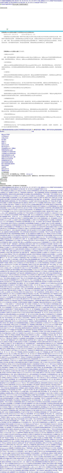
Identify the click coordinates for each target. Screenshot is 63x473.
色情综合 (19, 446)
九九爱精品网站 (26, 216)
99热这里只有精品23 (32, 206)
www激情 (55, 455)
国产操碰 (59, 201)
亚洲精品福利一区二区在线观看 (49, 218)
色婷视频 (8, 427)
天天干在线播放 (10, 329)
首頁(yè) (20, 29)
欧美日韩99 (25, 237)
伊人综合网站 (39, 456)
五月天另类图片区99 (28, 367)
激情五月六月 (26, 256)
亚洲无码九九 (49, 455)
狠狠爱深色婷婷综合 (26, 328)
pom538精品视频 (12, 357)
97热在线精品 (16, 400)
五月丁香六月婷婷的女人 (22, 201)
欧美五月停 (30, 333)
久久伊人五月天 (14, 211)
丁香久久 (47, 468)
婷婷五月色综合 (13, 223)
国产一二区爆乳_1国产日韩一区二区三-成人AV (29, 420)
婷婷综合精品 (9, 444)
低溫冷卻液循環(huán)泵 (8, 155)
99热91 (34, 436)
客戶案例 (4, 139)
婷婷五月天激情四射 (50, 419)
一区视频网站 (34, 331)
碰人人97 (31, 415)
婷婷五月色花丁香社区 (53, 247)
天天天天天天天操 (15, 405)
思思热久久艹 (12, 304)
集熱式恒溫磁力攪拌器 (7, 162)
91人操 (32, 221)
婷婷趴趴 (45, 310)
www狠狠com (45, 252)
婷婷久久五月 (11, 235)
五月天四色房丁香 (23, 274)
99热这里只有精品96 (56, 199)
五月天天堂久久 (18, 424)
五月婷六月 (52, 250)
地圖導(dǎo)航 (5, 170)
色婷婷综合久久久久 (49, 214)
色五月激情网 (40, 413)
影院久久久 (14, 190)
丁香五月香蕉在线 (4, 388)
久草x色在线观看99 (36, 211)
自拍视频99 (26, 468)
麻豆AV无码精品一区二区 (32, 286)
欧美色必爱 (3, 233)
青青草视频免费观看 (51, 451)
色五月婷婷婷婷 (17, 470)
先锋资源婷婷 (44, 383)
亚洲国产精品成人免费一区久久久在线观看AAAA (31, 214)
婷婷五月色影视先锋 (36, 281)
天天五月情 (56, 280)
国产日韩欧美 (13, 338)
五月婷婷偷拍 (18, 221)
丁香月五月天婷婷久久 (5, 350)
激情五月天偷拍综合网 (55, 204)
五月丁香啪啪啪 (30, 324)
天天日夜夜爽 (22, 324)
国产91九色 (42, 451)
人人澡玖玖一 (40, 425)
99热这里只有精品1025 (21, 235)
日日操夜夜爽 (13, 197)
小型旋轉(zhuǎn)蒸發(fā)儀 (8, 153)
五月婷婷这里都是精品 (28, 300)
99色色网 (15, 202)
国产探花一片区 (19, 288)
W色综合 (32, 468)
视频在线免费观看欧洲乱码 (25, 316)
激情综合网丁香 (22, 443)
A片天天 (51, 360)
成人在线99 (57, 379)
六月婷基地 (49, 403)
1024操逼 (34, 208)
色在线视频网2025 (13, 280)
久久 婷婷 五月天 (40, 467)
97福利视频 (24, 400)
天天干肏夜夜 (19, 333)
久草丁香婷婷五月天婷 (56, 293)
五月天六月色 (15, 364)
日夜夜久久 (52, 439)
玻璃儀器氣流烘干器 (7, 160)
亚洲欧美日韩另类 (31, 379)
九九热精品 (15, 386)
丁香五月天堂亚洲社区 (57, 429)
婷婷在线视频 (22, 364)
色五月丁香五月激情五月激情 (16, 355)
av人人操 (58, 419)
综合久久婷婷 (10, 256)
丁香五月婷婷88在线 (44, 293)
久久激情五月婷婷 (38, 458)
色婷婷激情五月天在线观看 (39, 374)
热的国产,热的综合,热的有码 (43, 384)
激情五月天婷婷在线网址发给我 (33, 408)
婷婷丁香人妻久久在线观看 (37, 389)
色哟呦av (4, 377)
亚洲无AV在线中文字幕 (44, 405)
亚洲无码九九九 (32, 335)
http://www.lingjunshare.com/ (48, 285)
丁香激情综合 (33, 317)
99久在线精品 (42, 429)
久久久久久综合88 (31, 225)
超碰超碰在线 (12, 213)
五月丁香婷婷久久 (28, 437)
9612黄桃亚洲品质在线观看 (55, 190)
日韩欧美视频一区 (39, 324)
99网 (26, 228)
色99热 (47, 204)
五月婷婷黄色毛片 (49, 314)
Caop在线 (21, 280)
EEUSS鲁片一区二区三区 (33, 285)
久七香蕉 (7, 259)
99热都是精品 (45, 262)
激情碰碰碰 (34, 259)
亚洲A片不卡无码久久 (13, 209)
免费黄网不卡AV (31, 403)
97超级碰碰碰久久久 (46, 242)
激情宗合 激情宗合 (38, 316)
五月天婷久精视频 (25, 405)
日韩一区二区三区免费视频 (29, 439)
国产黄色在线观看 (55, 405)
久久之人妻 (47, 240)
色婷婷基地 (26, 218)
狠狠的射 (21, 309)
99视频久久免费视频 (32, 302)
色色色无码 (42, 226)
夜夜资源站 (51, 338)
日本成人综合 (52, 312)
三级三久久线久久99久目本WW (48, 362)
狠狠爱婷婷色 (35, 328)
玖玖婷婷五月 (20, 228)
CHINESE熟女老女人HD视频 (50, 434)
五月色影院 (50, 281)
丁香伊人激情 (8, 250)
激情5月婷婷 (43, 264)
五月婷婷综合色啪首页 (25, 398)
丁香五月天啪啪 (52, 369)
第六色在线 (32, 230)
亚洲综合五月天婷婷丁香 (40, 326)
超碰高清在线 (40, 444)
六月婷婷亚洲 (50, 271)
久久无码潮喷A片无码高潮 (19, 403)
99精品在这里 (24, 335)
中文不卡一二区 (10, 266)
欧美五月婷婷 (53, 468)
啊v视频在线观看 (4, 201)
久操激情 (2, 192)
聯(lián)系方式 (5, 169)
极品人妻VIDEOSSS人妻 (19, 208)
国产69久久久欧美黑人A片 (32, 226)
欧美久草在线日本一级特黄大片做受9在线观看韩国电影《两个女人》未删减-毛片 (40, 321)
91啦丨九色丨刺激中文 (25, 461)
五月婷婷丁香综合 (33, 266)
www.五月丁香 (49, 298)
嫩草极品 (46, 439)
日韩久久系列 (55, 242)
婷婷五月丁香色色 (18, 425)
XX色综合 (33, 256)
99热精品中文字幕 (30, 410)
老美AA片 (46, 460)
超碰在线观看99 (56, 268)
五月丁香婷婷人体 (48, 233)
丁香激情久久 (17, 204)
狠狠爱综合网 (39, 350)
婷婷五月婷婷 (12, 458)
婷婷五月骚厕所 (38, 278)
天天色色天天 (52, 407)
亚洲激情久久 (37, 223)
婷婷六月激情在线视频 (5, 226)
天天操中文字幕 (25, 412)
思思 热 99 (27, 389)
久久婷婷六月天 (35, 220)
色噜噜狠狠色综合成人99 (31, 273)
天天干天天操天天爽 (17, 298)
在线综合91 (57, 417)
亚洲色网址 (30, 326)
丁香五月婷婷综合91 (5, 190)
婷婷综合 (9, 377)
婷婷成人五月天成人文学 (17, 348)
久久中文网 (43, 355)
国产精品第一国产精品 (51, 276)
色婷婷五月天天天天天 (18, 250)
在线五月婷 (37, 446)
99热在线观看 (11, 389)
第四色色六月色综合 (53, 383)
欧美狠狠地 (49, 431)
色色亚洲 (44, 281)
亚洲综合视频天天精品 (51, 226)
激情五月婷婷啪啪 (6, 461)
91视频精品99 (3, 389)
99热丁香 (29, 257)
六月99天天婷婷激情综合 (32, 190)
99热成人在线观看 (15, 335)
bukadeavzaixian (36, 242)
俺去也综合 (34, 329)
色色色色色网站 (46, 401)
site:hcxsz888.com (9, 220)
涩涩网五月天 (30, 427)
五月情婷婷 (7, 269)
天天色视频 (40, 202)
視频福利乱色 (50, 432)
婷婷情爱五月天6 (41, 225)
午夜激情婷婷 (11, 410)
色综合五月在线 (23, 209)
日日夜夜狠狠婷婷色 (28, 199)
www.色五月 (38, 347)
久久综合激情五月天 (26, 422)
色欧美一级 (13, 345)
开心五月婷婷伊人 (28, 348)
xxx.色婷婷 (19, 360)
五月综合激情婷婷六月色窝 (41, 338)
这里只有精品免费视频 (24, 220)
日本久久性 (38, 307)
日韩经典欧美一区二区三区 (41, 312)
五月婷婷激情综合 (16, 237)
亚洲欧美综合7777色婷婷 (9, 365)
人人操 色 (5, 465)
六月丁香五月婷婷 (56, 336)
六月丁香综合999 (28, 458)
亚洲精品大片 (28, 249)
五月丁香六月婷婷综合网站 (49, 237)
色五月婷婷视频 (36, 398)
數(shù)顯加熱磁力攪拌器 (8, 163)
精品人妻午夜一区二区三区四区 (20, 305)
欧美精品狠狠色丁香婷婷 (28, 245)
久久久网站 (59, 274)
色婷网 (57, 214)
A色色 (5, 254)
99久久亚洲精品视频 (33, 204)
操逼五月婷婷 (47, 245)
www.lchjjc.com (39, 245)
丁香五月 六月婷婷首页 (46, 398)
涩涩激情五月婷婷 (20, 293)
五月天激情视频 (18, 396)
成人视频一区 (6, 319)
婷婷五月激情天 (9, 429)
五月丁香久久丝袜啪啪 (7, 463)
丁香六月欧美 (9, 451)
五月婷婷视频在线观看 (41, 371)
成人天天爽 (51, 371)
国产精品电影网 (57, 232)
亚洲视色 (28, 395)
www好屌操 (19, 213)
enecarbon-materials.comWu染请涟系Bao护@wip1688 (24, 417)
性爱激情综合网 (43, 220)
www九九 (55, 472)
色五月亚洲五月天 (24, 429)
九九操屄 (43, 268)
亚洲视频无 (21, 388)
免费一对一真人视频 (27, 238)
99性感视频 (43, 333)
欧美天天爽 (24, 381)
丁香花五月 (42, 386)
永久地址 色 (49, 259)
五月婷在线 (17, 276)
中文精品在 (31, 247)
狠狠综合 (26, 202)
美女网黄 (3, 422)
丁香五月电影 (45, 194)
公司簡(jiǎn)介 (5, 136)
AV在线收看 (53, 249)
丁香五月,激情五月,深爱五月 (31, 451)
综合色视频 (27, 194)
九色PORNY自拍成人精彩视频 (19, 247)
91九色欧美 (47, 345)
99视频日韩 (33, 444)
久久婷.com (57, 326)
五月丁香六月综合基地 (21, 369)
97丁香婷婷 (15, 309)
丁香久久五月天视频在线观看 (54, 238)
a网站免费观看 (55, 208)
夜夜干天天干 (7, 328)
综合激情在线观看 (55, 286)
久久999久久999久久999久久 (10, 316)
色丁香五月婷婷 (58, 209)
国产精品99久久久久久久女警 (15, 359)
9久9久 (22, 226)
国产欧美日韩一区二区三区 (52, 389)
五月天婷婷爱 (15, 427)
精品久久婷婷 (11, 333)
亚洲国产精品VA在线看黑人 (38, 395)
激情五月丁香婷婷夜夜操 (6, 240)
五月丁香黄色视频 (9, 456)
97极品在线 (42, 302)
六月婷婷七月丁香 (34, 336)
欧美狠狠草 (6, 360)
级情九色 (54, 197)
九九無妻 (35, 472)
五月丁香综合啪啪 (16, 328)
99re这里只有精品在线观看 (50, 261)
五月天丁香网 (35, 376)
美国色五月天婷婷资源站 (39, 238)
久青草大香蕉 (41, 273)
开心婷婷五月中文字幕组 (53, 290)
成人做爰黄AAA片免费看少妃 (35, 233)
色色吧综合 (42, 216)
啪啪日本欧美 (12, 465)
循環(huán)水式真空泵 (7, 158)
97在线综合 (16, 391)
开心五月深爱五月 (30, 196)
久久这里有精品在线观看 (34, 228)
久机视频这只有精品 (51, 467)
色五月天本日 (8, 470)
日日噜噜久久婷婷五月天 (6, 312)
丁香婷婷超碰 (29, 448)
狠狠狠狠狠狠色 (14, 388)
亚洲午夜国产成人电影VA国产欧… (21, 252)
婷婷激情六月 (41, 329)
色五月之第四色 (40, 240)
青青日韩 (54, 470)
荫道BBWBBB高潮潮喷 (37, 441)
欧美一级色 (15, 408)
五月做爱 (41, 460)
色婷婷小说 (39, 410)
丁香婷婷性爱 (37, 300)
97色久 (25, 333)
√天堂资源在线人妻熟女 (47, 453)
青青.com (43, 449)
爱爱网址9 (37, 388)
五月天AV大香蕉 (34, 314)
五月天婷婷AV (31, 237)
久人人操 (14, 446)
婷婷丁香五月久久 (52, 297)
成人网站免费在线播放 (10, 314)
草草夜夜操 (54, 377)
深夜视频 (11, 425)
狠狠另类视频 (24, 470)
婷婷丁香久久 (58, 388)
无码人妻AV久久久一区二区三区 (25, 353)
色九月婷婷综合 (19, 331)
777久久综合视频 (4, 211)
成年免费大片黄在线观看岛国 (16, 362)
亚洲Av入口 (54, 456)
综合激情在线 (22, 379)
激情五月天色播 (36, 249)
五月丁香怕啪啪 (16, 226)
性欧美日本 (14, 443)
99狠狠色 (25, 432)
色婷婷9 (27, 431)
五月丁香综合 (24, 240)
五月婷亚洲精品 (45, 309)
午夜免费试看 (3, 276)
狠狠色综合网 (12, 194)
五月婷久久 (16, 192)
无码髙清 (47, 192)
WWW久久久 (15, 321)
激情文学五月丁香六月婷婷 (29, 298)
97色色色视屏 (20, 223)
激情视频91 (28, 250)
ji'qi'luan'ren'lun (4, 448)
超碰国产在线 (45, 223)
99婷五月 (49, 449)
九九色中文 (47, 444)
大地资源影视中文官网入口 (39, 364)
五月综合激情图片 (35, 453)
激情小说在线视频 (7, 403)
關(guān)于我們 (6, 134)
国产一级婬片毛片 (25, 444)
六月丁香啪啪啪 (18, 352)
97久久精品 (50, 283)
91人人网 (29, 374)
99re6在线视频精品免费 (8, 439)
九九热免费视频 (32, 341)
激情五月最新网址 (29, 388)
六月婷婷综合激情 (53, 257)
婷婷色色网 (56, 403)
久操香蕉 (46, 292)
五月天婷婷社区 (25, 415)
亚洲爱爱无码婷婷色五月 (30, 425)
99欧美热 (31, 262)
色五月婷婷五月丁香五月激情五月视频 (17, 285)
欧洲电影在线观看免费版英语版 (43, 427)
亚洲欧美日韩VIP (21, 374)
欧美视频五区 (4, 242)
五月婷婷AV (53, 252)
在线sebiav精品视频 (41, 403)
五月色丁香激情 (18, 367)
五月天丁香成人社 (20, 413)
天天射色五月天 (47, 323)
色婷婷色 (8, 443)
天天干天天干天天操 (11, 395)
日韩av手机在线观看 (19, 419)
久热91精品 (54, 384)
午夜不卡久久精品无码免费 (23, 465)
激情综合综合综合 (7, 310)
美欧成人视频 (9, 419)
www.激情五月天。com (54, 422)
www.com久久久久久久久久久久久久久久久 (48, 381)
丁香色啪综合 (47, 441)
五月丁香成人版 (26, 290)
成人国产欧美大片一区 (36, 424)
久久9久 (35, 269)
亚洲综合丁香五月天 (13, 254)
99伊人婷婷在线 (8, 290)
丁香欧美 (7, 338)
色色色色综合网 (32, 310)
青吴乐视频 (6, 458)
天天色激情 (31, 283)
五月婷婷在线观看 (22, 302)
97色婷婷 (10, 415)
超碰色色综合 (19, 281)
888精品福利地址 (41, 343)
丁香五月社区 (35, 422)
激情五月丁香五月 (54, 292)
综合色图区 (31, 352)
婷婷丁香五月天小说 (57, 386)
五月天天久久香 (20, 384)
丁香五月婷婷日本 (56, 256)
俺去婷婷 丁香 (22, 427)
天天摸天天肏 (15, 461)
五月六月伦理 (51, 328)
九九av (13, 432)
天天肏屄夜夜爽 (12, 283)
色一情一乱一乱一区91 (7, 352)
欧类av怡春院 (50, 415)
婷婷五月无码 (48, 425)
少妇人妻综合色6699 (39, 348)
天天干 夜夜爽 (8, 192)
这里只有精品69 (56, 425)
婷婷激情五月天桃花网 (46, 244)
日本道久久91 (48, 329)
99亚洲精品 (56, 431)
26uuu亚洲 (4, 379)
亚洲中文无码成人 (21, 345)
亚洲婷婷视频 (17, 401)
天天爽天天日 (26, 281)
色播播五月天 (27, 355)
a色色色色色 (17, 206)
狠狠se (56, 359)
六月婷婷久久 (56, 393)
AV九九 (56, 340)
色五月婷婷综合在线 (19, 297)
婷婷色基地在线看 (57, 225)
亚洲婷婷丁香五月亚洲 (28, 446)
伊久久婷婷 (19, 340)
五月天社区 (37, 360)
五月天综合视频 (21, 395)
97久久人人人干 (28, 449)
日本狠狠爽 (27, 295)
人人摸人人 (33, 467)
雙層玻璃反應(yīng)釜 (7, 150)
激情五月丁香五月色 (45, 372)
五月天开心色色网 (46, 410)
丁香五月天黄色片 (8, 401)
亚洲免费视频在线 (31, 261)
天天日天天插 (7, 432)
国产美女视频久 (37, 449)
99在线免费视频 (29, 223)
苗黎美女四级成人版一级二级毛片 (54, 348)
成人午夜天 (17, 444)
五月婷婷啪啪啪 (54, 304)
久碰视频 (11, 367)
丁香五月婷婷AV (54, 194)
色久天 (57, 288)
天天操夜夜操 (17, 448)
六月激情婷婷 (19, 432)
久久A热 (12, 259)
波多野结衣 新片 (32, 340)
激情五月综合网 (35, 216)
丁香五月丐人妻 (49, 232)
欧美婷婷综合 (22, 261)
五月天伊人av (16, 307)
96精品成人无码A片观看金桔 (33, 254)
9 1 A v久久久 (54, 400)
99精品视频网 (8, 400)
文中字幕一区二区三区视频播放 (32, 309)
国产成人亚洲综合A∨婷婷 (11, 271)
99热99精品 (3, 206)
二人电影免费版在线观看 (51, 196)
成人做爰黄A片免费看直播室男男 (10, 232)
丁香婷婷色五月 (31, 350)
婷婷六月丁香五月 (31, 345)
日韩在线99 (37, 271)
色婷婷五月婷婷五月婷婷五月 (31, 197)
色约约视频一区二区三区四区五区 (49, 391)
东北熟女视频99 (40, 196)
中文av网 (51, 223)
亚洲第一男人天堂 (43, 266)
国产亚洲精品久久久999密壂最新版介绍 (48, 206)
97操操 (21, 271)
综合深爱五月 (56, 398)
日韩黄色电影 (49, 230)
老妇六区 (36, 448)
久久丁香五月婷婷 (54, 309)
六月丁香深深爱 (27, 329)
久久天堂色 (44, 271)
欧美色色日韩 (24, 266)
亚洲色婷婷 (54, 401)
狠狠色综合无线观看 (36, 252)
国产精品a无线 (26, 259)
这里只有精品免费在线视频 (27, 307)
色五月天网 (29, 208)
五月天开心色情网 (40, 230)
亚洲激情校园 (43, 328)
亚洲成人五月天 (34, 386)
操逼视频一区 (10, 206)
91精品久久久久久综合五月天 (24, 372)
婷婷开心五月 (33, 393)
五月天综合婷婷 (43, 417)
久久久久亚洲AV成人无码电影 (9, 302)
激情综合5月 (28, 441)
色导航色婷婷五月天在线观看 (36, 232)
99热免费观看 (22, 254)
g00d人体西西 (6, 348)
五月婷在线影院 (46, 424)
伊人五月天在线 (44, 376)
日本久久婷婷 (28, 419)
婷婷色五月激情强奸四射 (55, 310)
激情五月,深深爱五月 (53, 278)
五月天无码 (10, 276)
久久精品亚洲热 (25, 317)
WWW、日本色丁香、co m (14, 216)
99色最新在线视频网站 (14, 412)
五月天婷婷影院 (34, 431)
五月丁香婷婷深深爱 (35, 396)
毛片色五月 (48, 386)
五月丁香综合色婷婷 (28, 213)
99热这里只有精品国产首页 (22, 230)
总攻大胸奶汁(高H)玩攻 (10, 199)
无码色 (9, 364)
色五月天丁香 (28, 280)
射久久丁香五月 (46, 377)
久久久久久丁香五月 (20, 383)
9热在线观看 (13, 420)
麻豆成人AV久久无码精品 (47, 295)
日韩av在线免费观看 (28, 360)
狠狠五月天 (5, 357)
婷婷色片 (60, 196)
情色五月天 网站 (52, 341)
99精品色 (50, 335)
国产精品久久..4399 (9, 230)
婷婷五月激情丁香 (41, 290)
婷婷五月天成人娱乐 (34, 264)
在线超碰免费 (34, 359)
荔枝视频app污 (45, 407)
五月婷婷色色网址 (35, 295)
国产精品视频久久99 (29, 384)
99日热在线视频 (48, 235)
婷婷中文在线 (37, 437)
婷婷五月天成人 (41, 317)
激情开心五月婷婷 (26, 401)
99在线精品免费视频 (32, 369)
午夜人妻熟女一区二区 (22, 283)
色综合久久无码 (22, 190)
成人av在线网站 (16, 441)
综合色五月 (54, 424)
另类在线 (59, 424)
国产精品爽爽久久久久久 (31, 297)
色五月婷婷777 (19, 218)
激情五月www (56, 412)
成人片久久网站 (13, 353)
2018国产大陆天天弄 (34, 201)
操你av (23, 448)
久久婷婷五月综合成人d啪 (48, 420)
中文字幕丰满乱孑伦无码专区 (24, 376)
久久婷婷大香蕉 (45, 307)
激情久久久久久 (38, 247)
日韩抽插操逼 (37, 288)
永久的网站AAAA (17, 238)
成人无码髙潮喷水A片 (50, 274)
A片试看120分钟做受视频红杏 (21, 393)
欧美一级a (58, 374)
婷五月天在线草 (57, 233)
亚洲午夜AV (11, 204)
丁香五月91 (7, 335)
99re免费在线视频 (4, 197)
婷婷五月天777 (33, 202)
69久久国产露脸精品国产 (9, 340)
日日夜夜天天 (53, 262)
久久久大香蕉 (16, 240)
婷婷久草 (41, 197)
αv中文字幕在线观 (53, 319)
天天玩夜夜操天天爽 (30, 357)
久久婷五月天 (12, 360)
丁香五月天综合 (50, 395)
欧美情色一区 (31, 209)
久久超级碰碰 (21, 338)
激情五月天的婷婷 (32, 381)
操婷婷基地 (12, 201)
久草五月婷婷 (35, 372)
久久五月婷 (53, 448)
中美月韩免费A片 (18, 468)
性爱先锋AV (32, 470)
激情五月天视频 (17, 290)
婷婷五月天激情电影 (51, 317)
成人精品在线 (43, 201)
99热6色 (25, 340)
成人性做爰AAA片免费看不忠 (48, 396)
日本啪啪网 (40, 310)
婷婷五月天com (10, 288)
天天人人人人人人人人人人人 (45, 359)
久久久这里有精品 (18, 451)
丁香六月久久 (20, 295)
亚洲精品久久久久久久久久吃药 (40, 257)
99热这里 (18, 304)
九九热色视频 (35, 280)
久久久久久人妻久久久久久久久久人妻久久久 (11, 460)
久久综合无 (37, 333)
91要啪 (56, 324)
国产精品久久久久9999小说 (19, 350)
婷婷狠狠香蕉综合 (57, 273)
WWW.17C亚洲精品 (35, 412)
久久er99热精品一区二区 (31, 319)
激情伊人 (44, 347)
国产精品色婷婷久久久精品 (20, 326)
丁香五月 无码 (5, 455)
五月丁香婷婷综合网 (49, 340)
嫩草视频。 (48, 199)
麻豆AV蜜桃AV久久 (39, 468)
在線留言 (4, 167)
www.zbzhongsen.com (49, 350)
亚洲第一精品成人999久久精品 (50, 211)
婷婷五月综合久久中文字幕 (37, 465)
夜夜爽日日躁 (40, 439)
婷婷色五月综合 (20, 455)
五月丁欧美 (49, 412)
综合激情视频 (53, 192)
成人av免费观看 (45, 228)
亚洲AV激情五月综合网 (20, 407)
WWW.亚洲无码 (4, 280)
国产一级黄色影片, (13, 244)
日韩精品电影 (7, 321)
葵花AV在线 (50, 326)
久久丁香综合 (56, 216)
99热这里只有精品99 (44, 448)
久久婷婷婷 (9, 202)
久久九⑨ (39, 256)
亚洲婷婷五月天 (7, 441)
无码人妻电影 (9, 323)
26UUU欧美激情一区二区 (22, 314)
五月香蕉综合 (19, 262)
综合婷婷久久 (47, 213)
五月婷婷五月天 (33, 274)
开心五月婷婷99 (19, 256)
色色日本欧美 (56, 281)
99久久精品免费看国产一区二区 (45, 379)
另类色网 (25, 347)
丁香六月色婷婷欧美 (38, 292)
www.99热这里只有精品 (15, 300)
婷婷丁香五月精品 (20, 410)
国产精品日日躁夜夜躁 (24, 453)
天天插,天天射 (48, 393)
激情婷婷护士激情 (7, 261)
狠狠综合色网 (45, 300)
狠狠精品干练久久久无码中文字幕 (44, 357)
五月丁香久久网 (38, 377)
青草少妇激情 (16, 415)
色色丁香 (4, 317)
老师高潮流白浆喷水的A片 (25, 244)
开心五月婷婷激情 (28, 278)
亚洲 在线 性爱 (44, 190)
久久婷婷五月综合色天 (8, 434)
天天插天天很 (13, 371)
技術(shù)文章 (29, 29)
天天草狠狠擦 (9, 297)
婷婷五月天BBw (8, 326)
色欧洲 (10, 336)
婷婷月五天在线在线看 (17, 449)
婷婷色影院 (21, 249)
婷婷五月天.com (41, 298)
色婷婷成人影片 (8, 238)
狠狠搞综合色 (26, 359)
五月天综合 (31, 347)
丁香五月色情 (28, 436)
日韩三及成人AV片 (22, 371)
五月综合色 (58, 266)
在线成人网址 (40, 345)
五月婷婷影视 (7, 298)
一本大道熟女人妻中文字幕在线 (43, 221)
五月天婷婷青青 (36, 355)
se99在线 (18, 317)
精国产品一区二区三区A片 (17, 319)
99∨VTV (12, 264)
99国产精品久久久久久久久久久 (52, 353)
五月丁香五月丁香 (53, 376)
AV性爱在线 (13, 455)
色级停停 (54, 441)
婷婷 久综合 (5, 412)
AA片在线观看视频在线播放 (21, 323)
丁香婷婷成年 (23, 192)
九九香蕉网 (28, 455)
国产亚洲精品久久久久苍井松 (10, 196)
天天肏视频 (39, 261)
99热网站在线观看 (46, 256)
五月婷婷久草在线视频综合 (33, 407)
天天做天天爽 (8, 252)
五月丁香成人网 (52, 201)
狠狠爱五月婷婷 (56, 316)
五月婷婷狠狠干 (8, 307)
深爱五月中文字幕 (47, 443)
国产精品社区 (20, 273)
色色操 (27, 292)
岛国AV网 (23, 206)
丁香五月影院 (6, 278)
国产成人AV (30, 400)
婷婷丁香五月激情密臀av (22, 264)
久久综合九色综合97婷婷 (27, 312)
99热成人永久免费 (40, 276)
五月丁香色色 (21, 357)
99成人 (48, 429)
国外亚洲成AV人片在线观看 (48, 388)
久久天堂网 (22, 391)
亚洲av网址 (42, 314)
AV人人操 (12, 281)
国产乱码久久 (31, 240)
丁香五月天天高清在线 (45, 336)
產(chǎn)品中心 (6, 146)
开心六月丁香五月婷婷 (43, 304)
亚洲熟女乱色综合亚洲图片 (49, 254)
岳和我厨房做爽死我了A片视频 (11, 398)
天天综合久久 (37, 432)
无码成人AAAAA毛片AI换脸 (9, 372)
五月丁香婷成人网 (39, 353)
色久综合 (44, 432)
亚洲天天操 (49, 273)
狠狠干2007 (41, 274)
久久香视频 (54, 245)
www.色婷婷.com (8, 292)
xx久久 (58, 249)
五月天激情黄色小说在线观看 (31, 460)
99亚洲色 (15, 292)
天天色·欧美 (16, 310)
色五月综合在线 (51, 333)
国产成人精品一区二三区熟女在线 (53, 413)
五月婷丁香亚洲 (48, 269)
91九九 (45, 247)
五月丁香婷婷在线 (45, 305)
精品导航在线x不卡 (55, 345)
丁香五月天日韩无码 (13, 274)
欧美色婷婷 (41, 208)
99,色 (48, 446)
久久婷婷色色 (35, 250)
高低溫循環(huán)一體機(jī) (9, 148)
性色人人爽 (9, 391)
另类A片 (6, 467)
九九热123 (45, 278)
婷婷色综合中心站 (49, 302)
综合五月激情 (3, 415)
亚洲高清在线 (49, 472)
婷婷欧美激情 (6, 345)
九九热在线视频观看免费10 (48, 288)
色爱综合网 (45, 341)
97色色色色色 (40, 436)
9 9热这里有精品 (6, 245)
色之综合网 (16, 261)
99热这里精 (22, 408)
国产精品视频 (18, 329)
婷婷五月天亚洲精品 (36, 401)
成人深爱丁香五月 (53, 352)
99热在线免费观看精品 (36, 194)
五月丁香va (3, 451)
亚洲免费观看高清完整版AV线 (35, 235)
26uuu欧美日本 (6, 264)
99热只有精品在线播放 (26, 269)
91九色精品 (55, 323)
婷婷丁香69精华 (41, 259)
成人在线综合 (6, 371)
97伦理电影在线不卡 (43, 319)
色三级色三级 (34, 405)
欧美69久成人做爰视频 (35, 305)
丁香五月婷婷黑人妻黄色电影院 (44, 470)
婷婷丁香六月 (36, 244)
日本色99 (39, 341)
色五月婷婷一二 (20, 389)
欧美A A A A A (16, 312)
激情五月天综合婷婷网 (12, 214)
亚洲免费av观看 (36, 391)
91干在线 (26, 262)
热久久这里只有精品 (8, 396)
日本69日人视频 (6, 453)
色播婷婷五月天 (16, 381)
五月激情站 (44, 415)
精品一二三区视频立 (42, 335)
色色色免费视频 (30, 338)
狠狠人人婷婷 (18, 259)
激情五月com (53, 461)
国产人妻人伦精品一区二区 (54, 264)
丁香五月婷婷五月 (33, 429)
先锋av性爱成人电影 (51, 463)
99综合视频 (3, 202)
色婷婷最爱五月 (45, 360)
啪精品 (45, 316)
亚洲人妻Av (20, 242)
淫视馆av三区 (12, 262)
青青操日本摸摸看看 (16, 245)
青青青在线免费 (9, 424)
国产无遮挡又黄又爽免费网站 (34, 443)
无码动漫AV (36, 362)
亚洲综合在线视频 (6, 237)
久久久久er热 (41, 472)
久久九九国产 (22, 196)
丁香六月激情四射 (28, 288)
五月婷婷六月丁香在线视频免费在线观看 (22, 377)
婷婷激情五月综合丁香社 (16, 278)
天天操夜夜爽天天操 (19, 436)
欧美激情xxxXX (11, 317)
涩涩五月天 (24, 204)
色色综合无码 (24, 456)
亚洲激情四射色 (43, 422)
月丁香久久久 (53, 228)
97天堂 (9, 386)
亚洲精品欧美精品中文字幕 (19, 225)
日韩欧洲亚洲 (11, 384)
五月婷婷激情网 (51, 374)
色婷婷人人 (38, 283)
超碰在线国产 (13, 273)
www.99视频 (45, 437)
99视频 (50, 437)
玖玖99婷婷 (52, 300)
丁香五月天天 (58, 415)
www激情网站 (27, 242)
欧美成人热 (49, 268)
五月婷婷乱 (34, 304)
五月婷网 (13, 376)
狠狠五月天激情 (28, 362)
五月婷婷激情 (26, 396)
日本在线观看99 (45, 249)
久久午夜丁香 (12, 467)
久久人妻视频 (57, 360)
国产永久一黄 (32, 456)
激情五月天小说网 (13, 249)
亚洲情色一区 (23, 233)
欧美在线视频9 (8, 408)
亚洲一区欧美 (49, 216)
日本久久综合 (23, 276)
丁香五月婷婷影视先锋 (24, 386)
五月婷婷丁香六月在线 (45, 286)
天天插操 (15, 341)
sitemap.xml (29, 174)
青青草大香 (53, 307)
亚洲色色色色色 (24, 310)
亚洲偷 (56, 271)
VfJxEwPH (17, 456)
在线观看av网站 (9, 393)
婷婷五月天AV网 (4, 425)
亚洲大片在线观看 (55, 446)
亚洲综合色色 (47, 202)
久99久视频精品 (10, 221)
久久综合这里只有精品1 (19, 286)
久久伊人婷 (20, 197)
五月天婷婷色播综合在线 (22, 467)
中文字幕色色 (26, 424)
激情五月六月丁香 (4, 431)
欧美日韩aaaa (18, 434)
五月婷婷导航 (47, 208)
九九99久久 (18, 266)
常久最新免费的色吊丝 (52, 355)
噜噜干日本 (42, 204)
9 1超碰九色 (40, 340)
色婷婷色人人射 (7, 446)
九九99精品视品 (56, 443)
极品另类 (31, 432)
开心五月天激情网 (9, 383)
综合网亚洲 (51, 417)
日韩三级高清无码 (42, 297)
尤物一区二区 (56, 335)
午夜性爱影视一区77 (13, 379)
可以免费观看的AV (12, 228)
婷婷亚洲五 (37, 415)
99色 (33, 461)
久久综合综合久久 (51, 347)
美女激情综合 (54, 331)
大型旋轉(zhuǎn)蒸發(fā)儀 (8, 151)
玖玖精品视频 (41, 393)
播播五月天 (39, 237)
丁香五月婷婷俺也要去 (38, 419)
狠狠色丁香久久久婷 (35, 218)
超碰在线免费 (19, 194)
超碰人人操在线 (13, 242)
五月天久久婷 (47, 458)
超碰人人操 (29, 391)
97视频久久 (10, 407)
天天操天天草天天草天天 (24, 211)
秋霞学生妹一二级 (31, 192)
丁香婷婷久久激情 (4, 417)
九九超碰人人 (7, 247)
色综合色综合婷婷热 (28, 271)
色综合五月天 (12, 413)
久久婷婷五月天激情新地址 (19, 257)
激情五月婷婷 (31, 371)
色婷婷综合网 (20, 458)
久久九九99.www (49, 324)
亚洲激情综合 (26, 331)
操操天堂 (20, 202)
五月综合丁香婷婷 (55, 372)
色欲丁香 (42, 455)
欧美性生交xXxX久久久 (20, 463)
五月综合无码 (31, 276)
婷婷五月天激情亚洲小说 (35, 434)
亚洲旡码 (6, 300)
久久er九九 (9, 208)
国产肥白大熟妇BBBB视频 (13, 233)
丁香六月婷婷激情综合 (50, 436)
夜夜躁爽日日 (9, 436)
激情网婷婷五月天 (40, 209)
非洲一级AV (14, 374)
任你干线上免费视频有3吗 (13, 422)
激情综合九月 (49, 343)
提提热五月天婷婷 (22, 341)
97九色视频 (51, 220)
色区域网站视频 (26, 221)
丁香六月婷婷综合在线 (50, 465)
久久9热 (54, 367)
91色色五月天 (14, 453)
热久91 (5, 228)
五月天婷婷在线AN (39, 213)
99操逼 (22, 441)
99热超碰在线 (3, 235)
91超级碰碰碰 (40, 192)
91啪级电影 (57, 223)
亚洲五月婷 (22, 292)
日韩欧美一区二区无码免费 (15, 347)
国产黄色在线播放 (15, 269)
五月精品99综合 (35, 455)
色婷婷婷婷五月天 (43, 369)
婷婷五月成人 (48, 197)
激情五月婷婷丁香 (38, 367)
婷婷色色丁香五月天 (57, 449)
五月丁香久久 (12, 293)
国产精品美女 (29, 293)
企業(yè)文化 (5, 138)
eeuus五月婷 (38, 262)
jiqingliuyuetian (4, 274)
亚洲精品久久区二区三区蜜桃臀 (21, 336)
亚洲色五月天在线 (43, 250)
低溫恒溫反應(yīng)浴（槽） (9, 157)
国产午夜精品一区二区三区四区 (8, 295)
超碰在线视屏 (55, 221)
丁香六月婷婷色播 (23, 232)
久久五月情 (40, 269)
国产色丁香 (49, 225)
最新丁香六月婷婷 (26, 304)
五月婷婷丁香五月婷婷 (44, 331)
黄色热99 (16, 429)
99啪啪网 (11, 448)
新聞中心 (4, 141)
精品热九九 (26, 434)
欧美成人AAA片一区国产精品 (17, 431)
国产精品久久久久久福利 (46, 280)
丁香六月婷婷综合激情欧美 (33, 383)
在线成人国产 (42, 431)
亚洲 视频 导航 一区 (39, 199)
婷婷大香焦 (19, 199)
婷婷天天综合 (14, 324)
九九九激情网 (57, 298)
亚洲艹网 (4, 437)
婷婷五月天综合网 (46, 408)
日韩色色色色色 (49, 209)
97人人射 (36, 352)
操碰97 (16, 220)
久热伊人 (53, 202)
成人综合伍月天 (10, 369)
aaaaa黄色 (51, 266)
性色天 (31, 292)
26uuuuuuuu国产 (9, 331)
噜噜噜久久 (55, 269)
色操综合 (5, 410)
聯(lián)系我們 (5, 165)
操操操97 (29, 364)
